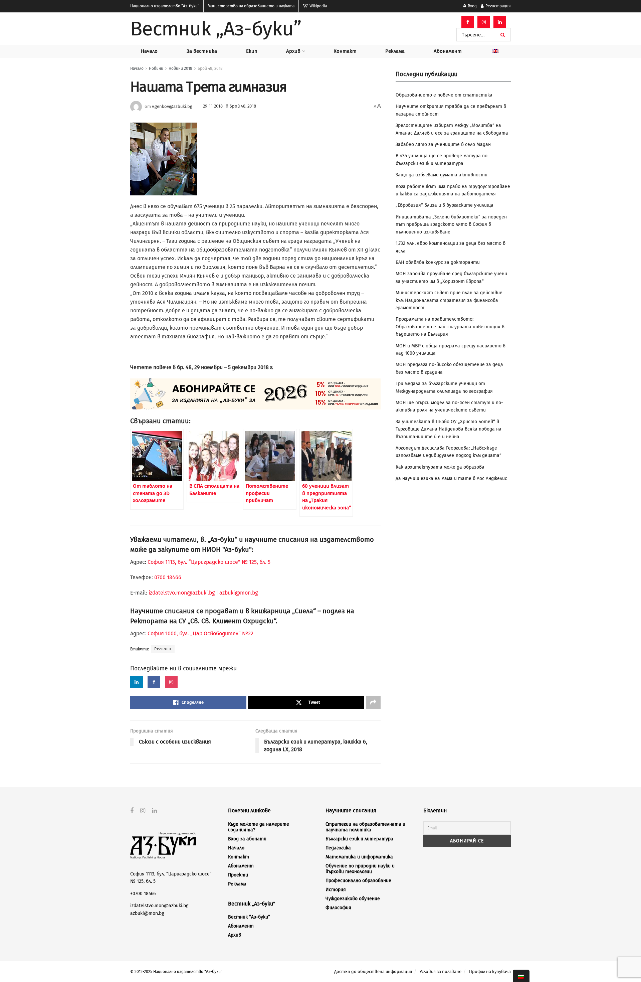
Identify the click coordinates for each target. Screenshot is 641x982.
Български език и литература (359, 839)
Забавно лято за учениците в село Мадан (443, 144)
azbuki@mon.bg (238, 593)
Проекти (238, 875)
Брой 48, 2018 (210, 68)
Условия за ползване (440, 971)
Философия (338, 908)
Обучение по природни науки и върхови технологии (360, 868)
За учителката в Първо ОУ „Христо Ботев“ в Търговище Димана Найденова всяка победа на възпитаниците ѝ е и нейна (448, 429)
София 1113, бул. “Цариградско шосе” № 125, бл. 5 (208, 562)
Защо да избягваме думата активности (441, 175)
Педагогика (338, 848)
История (336, 889)
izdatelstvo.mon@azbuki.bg (182, 593)
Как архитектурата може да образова (440, 467)
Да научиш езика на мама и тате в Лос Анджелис (451, 478)
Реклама (395, 51)
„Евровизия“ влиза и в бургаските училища (444, 205)
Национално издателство (164, 6)
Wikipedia (317, 6)
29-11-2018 (213, 106)
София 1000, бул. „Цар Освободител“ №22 (200, 633)
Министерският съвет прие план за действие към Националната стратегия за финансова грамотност (449, 300)
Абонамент (448, 51)
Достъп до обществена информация (373, 971)
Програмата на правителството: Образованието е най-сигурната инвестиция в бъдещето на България (450, 326)
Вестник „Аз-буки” (215, 29)
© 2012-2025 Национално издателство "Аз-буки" (176, 971)
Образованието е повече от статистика (444, 95)
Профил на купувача (490, 971)
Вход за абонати (247, 839)
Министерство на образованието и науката (251, 6)
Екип (251, 51)
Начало (149, 51)
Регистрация (497, 6)
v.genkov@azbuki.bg (172, 106)
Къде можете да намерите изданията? (258, 827)
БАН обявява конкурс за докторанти (438, 262)
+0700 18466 (143, 893)
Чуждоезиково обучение (353, 899)
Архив (293, 51)
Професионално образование (358, 880)
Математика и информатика (359, 857)
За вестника (202, 51)
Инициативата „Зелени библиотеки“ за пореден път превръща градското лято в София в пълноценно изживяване (451, 224)
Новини (156, 68)
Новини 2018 (180, 68)
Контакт (345, 51)
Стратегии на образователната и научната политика (365, 827)
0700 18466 (167, 577)
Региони (162, 649)
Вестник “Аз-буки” (249, 917)
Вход (472, 6)
